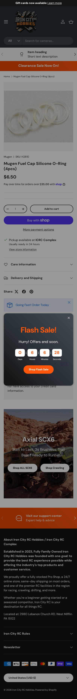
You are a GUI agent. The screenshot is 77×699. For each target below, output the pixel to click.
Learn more (54, 3)
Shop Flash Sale (38, 369)
